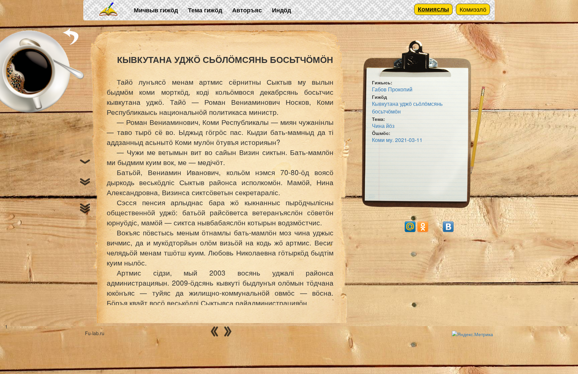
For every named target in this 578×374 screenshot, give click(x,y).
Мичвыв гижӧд (156, 10)
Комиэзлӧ (473, 9)
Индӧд (281, 10)
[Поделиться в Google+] (397, 226)
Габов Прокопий (392, 89)
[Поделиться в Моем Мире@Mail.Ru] (410, 226)
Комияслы (433, 9)
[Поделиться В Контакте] (448, 226)
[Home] (109, 9)
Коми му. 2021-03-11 (397, 140)
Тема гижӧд (205, 10)
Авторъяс (247, 10)
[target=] (435, 226)
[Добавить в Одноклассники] (422, 226)
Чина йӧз (383, 126)
